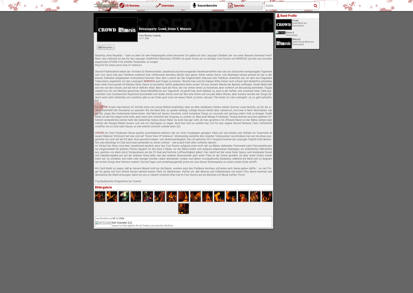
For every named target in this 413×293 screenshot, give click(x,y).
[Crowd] (219, 201)
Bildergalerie (107, 47)
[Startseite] (106, 6)
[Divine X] (147, 201)
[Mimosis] (100, 201)
